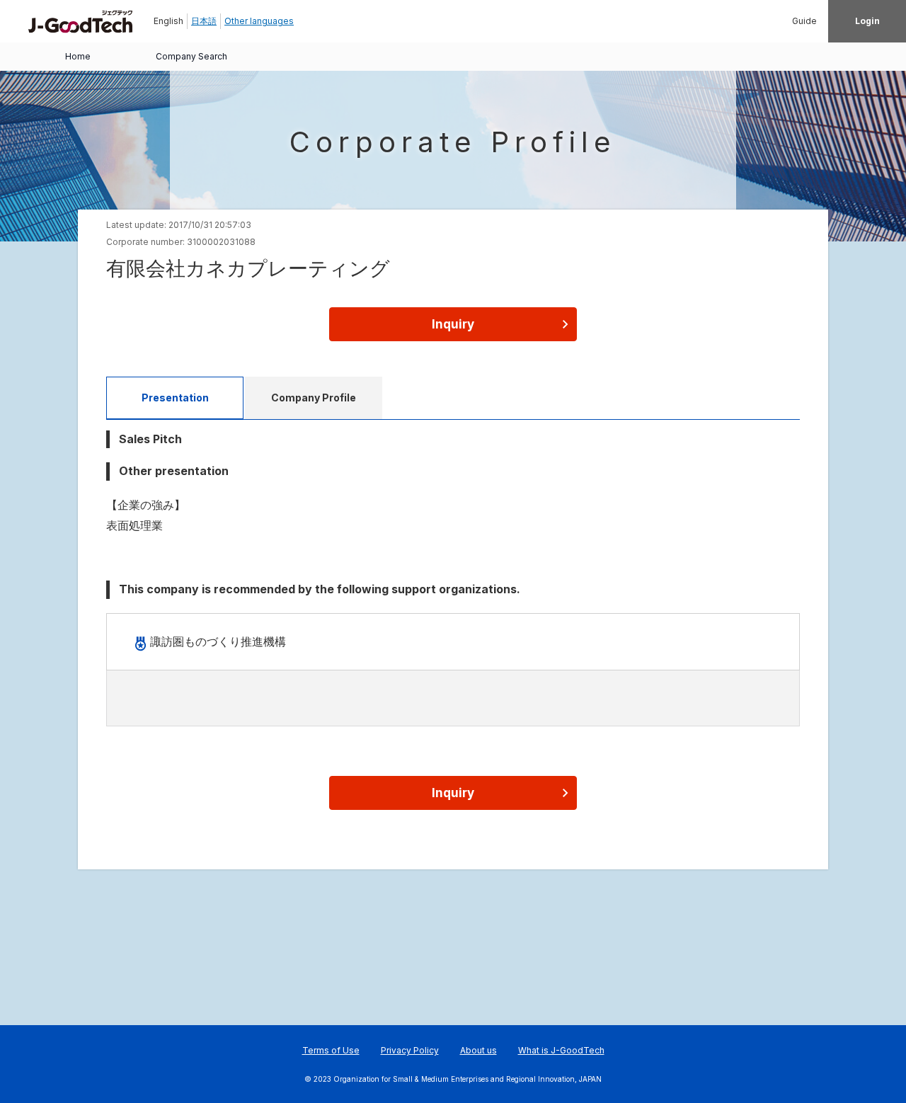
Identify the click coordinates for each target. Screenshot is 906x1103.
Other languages (259, 21)
